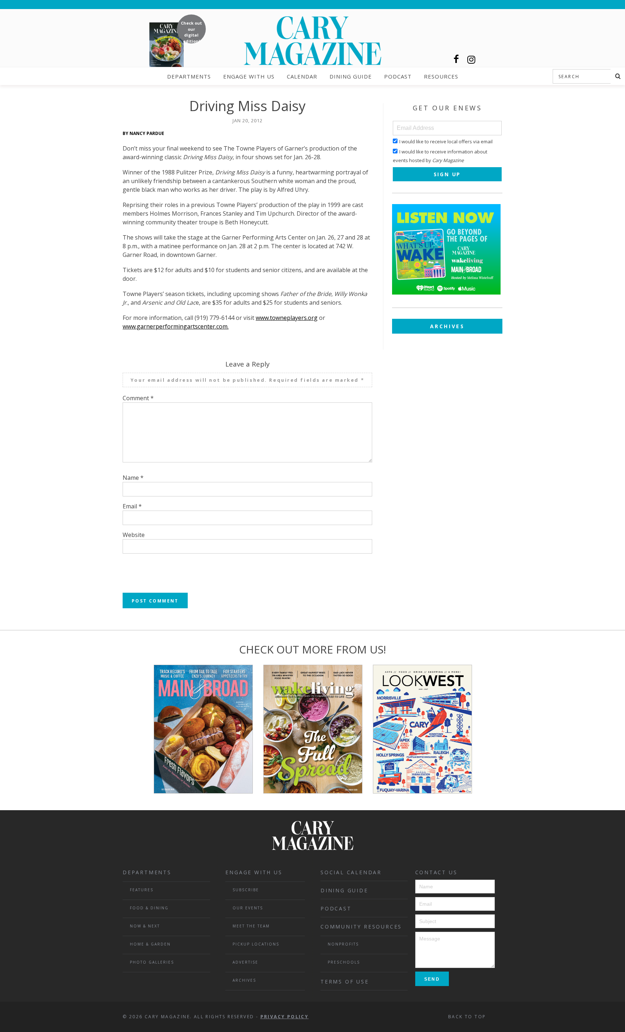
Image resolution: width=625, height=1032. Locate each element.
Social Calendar (351, 872)
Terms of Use (344, 981)
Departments (189, 76)
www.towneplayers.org (287, 318)
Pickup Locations (256, 944)
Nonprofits (343, 944)
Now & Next (145, 926)
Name (133, 478)
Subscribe (246, 889)
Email (132, 506)
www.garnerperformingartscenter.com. (176, 326)
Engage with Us (249, 76)
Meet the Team (251, 926)
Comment (138, 398)
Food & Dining (149, 907)
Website (134, 535)
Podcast (398, 76)
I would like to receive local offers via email (446, 141)
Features (141, 889)
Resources (441, 76)
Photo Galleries (152, 962)
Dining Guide (350, 76)
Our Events (248, 907)
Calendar (302, 76)
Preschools (344, 962)
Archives (447, 326)
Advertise (245, 962)
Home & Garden (150, 944)
